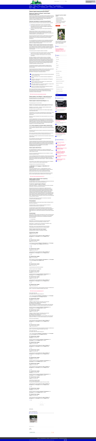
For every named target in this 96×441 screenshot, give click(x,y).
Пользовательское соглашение (63, 438)
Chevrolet (34, 5)
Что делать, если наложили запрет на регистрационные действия (61, 145)
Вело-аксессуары (58, 5)
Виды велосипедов (42, 6)
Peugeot (46, 5)
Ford (42, 5)
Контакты (38, 438)
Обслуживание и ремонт (44, 7)
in (64, 440)
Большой (58, 49)
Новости (38, 7)
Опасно (60, 51)
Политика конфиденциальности (54, 438)
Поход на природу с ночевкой (60, 22)
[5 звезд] (32, 409)
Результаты (64, 25)
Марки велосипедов (32, 7)
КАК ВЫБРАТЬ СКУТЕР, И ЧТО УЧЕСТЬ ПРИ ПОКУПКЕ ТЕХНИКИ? (61, 148)
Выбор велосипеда (49, 6)
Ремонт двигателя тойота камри (32, 421)
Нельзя (57, 51)
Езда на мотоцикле (59, 20)
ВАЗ (53, 5)
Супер (64, 51)
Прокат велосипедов (60, 7)
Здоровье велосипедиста (57, 6)
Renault (50, 5)
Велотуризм (35, 6)
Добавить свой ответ (58, 23)
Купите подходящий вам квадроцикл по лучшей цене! (61, 156)
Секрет (63, 51)
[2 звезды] (30, 409)
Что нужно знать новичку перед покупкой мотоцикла (60, 159)
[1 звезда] (29, 409)
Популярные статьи (52, 7)
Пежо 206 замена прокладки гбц (60, 133)
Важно (62, 49)
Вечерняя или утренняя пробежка (61, 21)
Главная (30, 5)
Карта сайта (48, 438)
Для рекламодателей (43, 438)
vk (66, 440)
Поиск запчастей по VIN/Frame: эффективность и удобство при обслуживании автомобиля (60, 152)
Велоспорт (30, 6)
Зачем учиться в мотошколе (60, 142)
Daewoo (39, 5)
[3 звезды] (31, 409)
